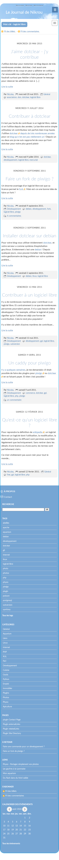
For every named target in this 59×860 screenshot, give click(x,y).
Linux (5, 643)
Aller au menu (28, 5)
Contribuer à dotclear (29, 116)
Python (6, 679)
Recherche (8, 504)
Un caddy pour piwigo (29, 363)
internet (6, 555)
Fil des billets (9, 32)
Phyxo (5, 702)
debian (29, 209)
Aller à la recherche (38, 5)
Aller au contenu (20, 5)
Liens (5, 638)
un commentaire (14, 400)
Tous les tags (7, 616)
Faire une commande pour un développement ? (24, 747)
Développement (14, 209)
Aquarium (7, 634)
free (8, 475)
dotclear (25, 97)
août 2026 (17, 809)
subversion (15, 344)
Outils (5, 675)
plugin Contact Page (11, 720)
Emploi (6, 684)
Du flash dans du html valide (15, 778)
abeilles (6, 523)
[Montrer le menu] (55, 23)
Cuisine (6, 670)
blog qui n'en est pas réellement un (27, 137)
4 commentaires (14, 216)
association (12, 97)
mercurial (34, 160)
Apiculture (7, 707)
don (19, 97)
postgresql (7, 600)
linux (35, 276)
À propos (9, 491)
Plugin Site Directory (12, 733)
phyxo (5, 582)
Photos (6, 698)
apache (6, 528)
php (16, 396)
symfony (6, 610)
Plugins (6, 693)
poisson (6, 596)
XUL (5, 657)
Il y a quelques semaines (13, 370)
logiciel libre (35, 97)
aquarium (7, 532)
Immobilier (7, 688)
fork (21, 189)
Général (46, 94)
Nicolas (10, 94)
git (4, 550)
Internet (6, 647)
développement (10, 160)
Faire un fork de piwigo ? (30, 179)
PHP (5, 652)
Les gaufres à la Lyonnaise (14, 769)
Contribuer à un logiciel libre (29, 295)
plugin (5, 591)
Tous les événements (11, 844)
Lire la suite (7, 87)
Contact (8, 497)
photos (6, 573)
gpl (41, 341)
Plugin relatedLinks (11, 729)
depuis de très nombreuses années (37, 133)
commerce (30, 393)
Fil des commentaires (29, 32)
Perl (4, 661)
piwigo (18, 212)
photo (5, 569)
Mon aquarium (9, 773)
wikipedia (38, 432)
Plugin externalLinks (11, 724)
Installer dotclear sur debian (29, 236)
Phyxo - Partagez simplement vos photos (21, 764)
